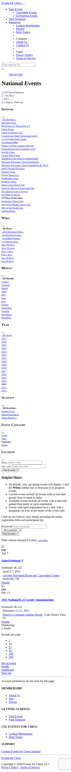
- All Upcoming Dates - (12, 231)
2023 (4, 351)
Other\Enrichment (10, 414)
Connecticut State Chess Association (19, 135)
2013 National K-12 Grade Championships (27, 599)
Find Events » (10, 470)
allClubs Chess (8, 122)
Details (5, 582)
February (5, 285)
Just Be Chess (8, 152)
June (3, 298)
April (4, 291)
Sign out (6, 673)
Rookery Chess (8, 181)
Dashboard (7, 669)
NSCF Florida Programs (13, 168)
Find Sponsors (17, 19)
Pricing (20, 28)
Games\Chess (8, 411)
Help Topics (23, 32)
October (5, 311)
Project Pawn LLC (10, 175)
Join (20, 74)
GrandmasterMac (9, 142)
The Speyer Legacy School (14, 191)
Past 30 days (7, 258)
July (3, 301)
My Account (8, 663)
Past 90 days (7, 261)
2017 (4, 371)
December (6, 317)
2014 (4, 381)
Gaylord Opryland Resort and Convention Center (31, 575)
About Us (21, 41)
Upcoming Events (26, 12)
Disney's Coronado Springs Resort (22, 614)
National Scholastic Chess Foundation (20, 162)
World (4, 445)
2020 (4, 361)
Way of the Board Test (12, 207)
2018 (4, 368)
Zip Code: (6, 466)
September (6, 308)
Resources (15, 22)
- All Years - (7, 335)
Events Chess (11, 757)
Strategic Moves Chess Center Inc (18, 188)
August (5, 304)
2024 (4, 348)
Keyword (6, 526)
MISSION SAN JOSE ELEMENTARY (19, 158)
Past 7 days (6, 254)
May (3, 294)
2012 (4, 387)
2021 (4, 358)
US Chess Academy (10, 194)
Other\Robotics (9, 418)
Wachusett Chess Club (12, 201)
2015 (4, 377)
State (3, 438)
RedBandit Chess (10, 178)
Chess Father (7, 129)
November (6, 314)
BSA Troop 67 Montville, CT (15, 126)
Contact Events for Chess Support (20, 751)
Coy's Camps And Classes (14, 139)
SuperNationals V (12, 560)
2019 (4, 364)
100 (11, 653)
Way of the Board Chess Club (15, 204)
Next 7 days (7, 251)
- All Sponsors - (8, 119)
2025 (4, 345)
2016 (4, 374)
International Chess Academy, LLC (18, 149)
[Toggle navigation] (23, 4)
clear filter (43, 540)
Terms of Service (26, 58)
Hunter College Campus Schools (17, 145)
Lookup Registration (28, 25)
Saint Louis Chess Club (13, 185)
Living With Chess (10, 155)
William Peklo (8, 211)
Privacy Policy (24, 55)
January (5, 281)
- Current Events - (10, 241)
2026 (4, 341)
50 (10, 650)
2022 (4, 354)
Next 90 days (7, 245)
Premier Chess (8, 171)
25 (10, 647)
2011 (4, 390)
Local (4, 435)
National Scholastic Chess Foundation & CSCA (24, 165)
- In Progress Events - (11, 235)
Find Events (16, 9)
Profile (5, 666)
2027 (4, 338)
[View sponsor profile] (2, 546)
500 (11, 657)
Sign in (13, 74)
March (4, 288)
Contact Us (22, 45)
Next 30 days (7, 248)
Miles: (4, 462)
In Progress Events (27, 15)
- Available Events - (11, 238)
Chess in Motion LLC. (12, 132)
